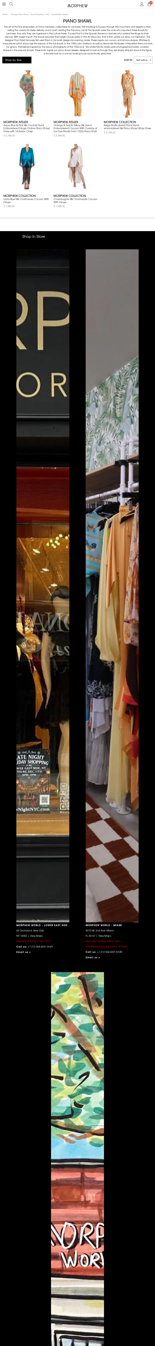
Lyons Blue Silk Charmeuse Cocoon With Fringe (26, 200)
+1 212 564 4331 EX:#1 (40, 946)
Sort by (128, 59)
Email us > (23, 952)
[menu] (4, 4)
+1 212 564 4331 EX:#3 (109, 952)
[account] (142, 3)
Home (5, 14)
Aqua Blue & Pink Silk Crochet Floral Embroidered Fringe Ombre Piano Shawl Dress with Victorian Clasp (26, 128)
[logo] (77, 5)
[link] (27, 94)
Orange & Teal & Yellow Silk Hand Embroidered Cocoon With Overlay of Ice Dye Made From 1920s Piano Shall (75, 128)
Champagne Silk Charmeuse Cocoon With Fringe (75, 200)
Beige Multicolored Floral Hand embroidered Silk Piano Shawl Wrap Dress (127, 126)
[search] (11, 3)
